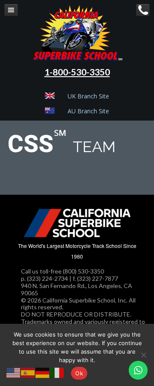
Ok (79, 373)
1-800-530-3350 (77, 71)
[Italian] (57, 371)
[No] (143, 355)
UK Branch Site (88, 96)
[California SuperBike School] (77, 58)
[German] (43, 371)
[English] (13, 371)
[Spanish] (28, 371)
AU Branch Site (88, 111)
